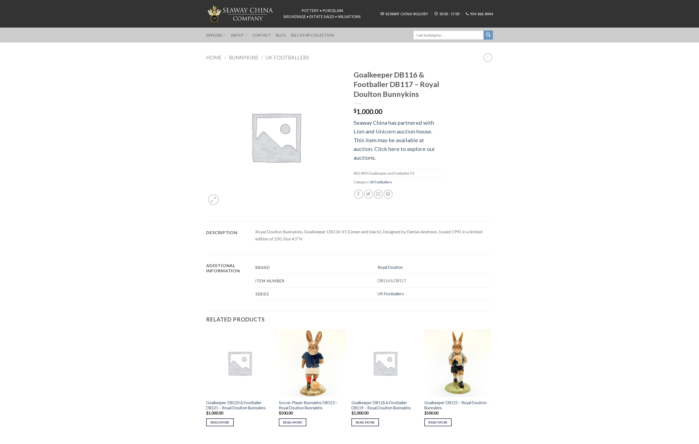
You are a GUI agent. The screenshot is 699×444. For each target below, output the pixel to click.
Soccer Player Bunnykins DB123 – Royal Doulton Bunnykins (308, 405)
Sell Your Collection (312, 35)
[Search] (488, 35)
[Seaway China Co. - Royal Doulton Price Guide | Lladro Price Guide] (241, 13)
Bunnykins (243, 58)
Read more (220, 422)
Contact (262, 35)
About (237, 35)
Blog (281, 35)
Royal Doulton (390, 267)
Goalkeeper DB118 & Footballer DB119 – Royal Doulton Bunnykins (381, 405)
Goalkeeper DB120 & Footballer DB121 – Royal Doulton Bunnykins (236, 405)
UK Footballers (287, 58)
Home (214, 58)
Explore (214, 35)
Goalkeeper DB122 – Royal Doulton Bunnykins (455, 405)
